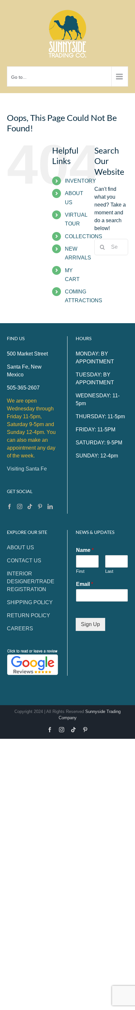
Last (109, 571)
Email (84, 584)
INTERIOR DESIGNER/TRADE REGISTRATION (30, 581)
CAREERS (20, 628)
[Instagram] (19, 506)
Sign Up (90, 624)
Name (85, 550)
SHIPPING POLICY (30, 602)
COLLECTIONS (83, 236)
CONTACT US (24, 560)
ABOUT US (20, 547)
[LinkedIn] (50, 506)
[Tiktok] (29, 506)
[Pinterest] (40, 506)
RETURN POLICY (28, 615)
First (80, 571)
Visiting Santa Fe (27, 469)
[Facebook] (9, 506)
